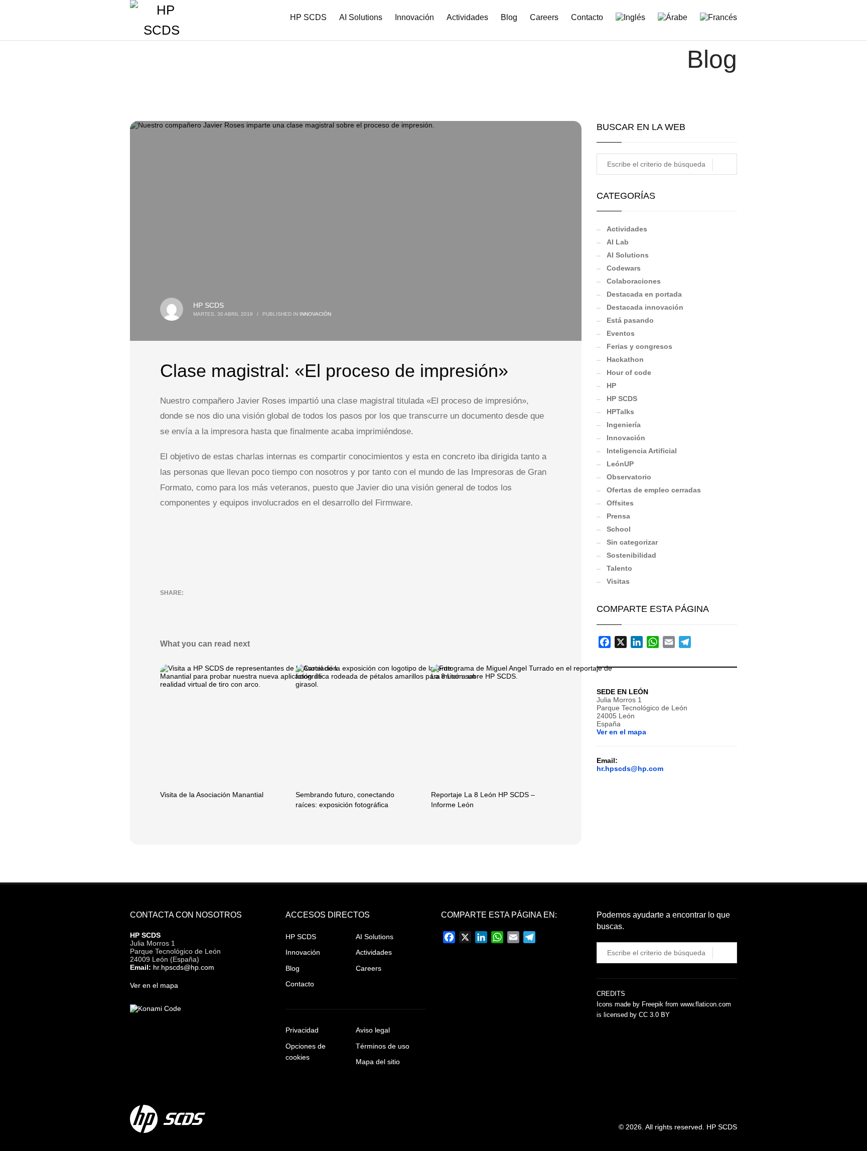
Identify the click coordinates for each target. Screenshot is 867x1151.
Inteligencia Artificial (642, 451)
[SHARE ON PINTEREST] (220, 605)
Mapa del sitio (378, 1062)
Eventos (621, 333)
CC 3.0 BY (654, 1014)
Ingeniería (624, 425)
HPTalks (620, 412)
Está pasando (630, 320)
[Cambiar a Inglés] (625, 18)
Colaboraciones (634, 281)
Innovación (315, 314)
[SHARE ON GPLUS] (202, 605)
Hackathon (625, 359)
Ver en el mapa (621, 732)
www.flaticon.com (705, 1004)
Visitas (618, 581)
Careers (368, 968)
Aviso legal (373, 1030)
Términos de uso (382, 1046)
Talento (619, 568)
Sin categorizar (632, 542)
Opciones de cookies (305, 1051)
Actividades (627, 229)
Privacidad (302, 1030)
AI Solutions (628, 255)
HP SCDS (208, 305)
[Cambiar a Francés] (713, 18)
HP (611, 385)
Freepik (652, 1004)
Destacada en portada (644, 294)
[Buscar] (724, 164)
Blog (292, 968)
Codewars (624, 268)
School (619, 529)
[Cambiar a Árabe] (667, 18)
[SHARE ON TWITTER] (167, 606)
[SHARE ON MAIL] (237, 605)
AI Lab (618, 242)
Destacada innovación (645, 307)
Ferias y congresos (639, 346)
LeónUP (620, 464)
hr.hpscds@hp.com (630, 768)
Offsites (620, 503)
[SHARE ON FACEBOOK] (185, 605)
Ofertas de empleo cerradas (654, 490)
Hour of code (629, 372)
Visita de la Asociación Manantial (211, 795)
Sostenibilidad (631, 555)
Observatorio (629, 477)
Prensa (618, 516)
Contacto (299, 984)
